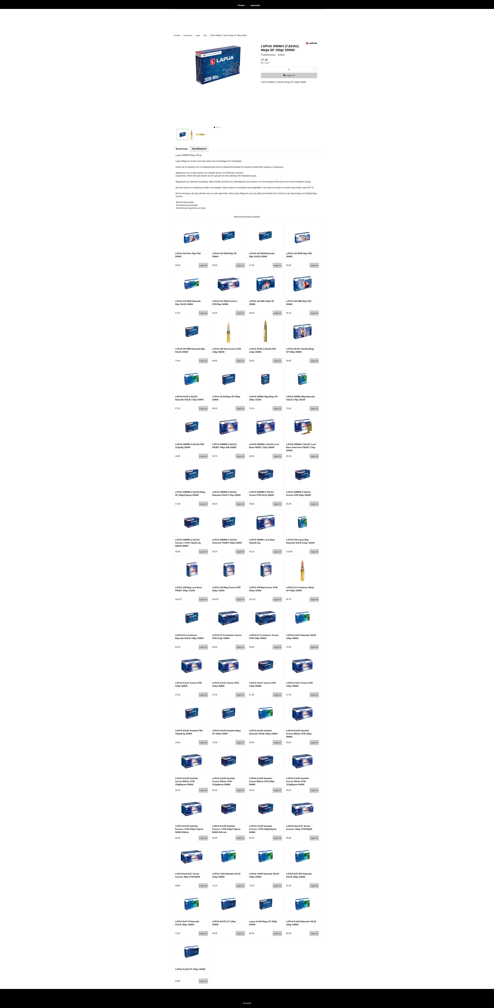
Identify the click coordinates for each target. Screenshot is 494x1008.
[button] (214, 127)
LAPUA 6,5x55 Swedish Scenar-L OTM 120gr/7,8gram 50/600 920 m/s (226, 829)
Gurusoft (247, 1003)
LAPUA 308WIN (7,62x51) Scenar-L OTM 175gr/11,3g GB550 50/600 (188, 543)
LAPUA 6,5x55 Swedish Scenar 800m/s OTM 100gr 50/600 (299, 734)
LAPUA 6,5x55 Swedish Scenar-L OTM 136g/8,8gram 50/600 (263, 829)
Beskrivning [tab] (182, 149)
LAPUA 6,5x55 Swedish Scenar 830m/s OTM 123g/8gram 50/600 (223, 781)
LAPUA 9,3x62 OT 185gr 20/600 (190, 969)
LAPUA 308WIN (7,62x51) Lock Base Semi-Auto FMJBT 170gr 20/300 (301, 447)
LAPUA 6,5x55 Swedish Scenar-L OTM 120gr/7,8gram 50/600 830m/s (189, 829)
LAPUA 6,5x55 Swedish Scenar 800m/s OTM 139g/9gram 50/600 (186, 781)
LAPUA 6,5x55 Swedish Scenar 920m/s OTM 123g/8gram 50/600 (297, 781)
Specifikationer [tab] (199, 149)
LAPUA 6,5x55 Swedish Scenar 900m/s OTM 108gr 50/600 (262, 781)
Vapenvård (255, 5)
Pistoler (241, 5)
